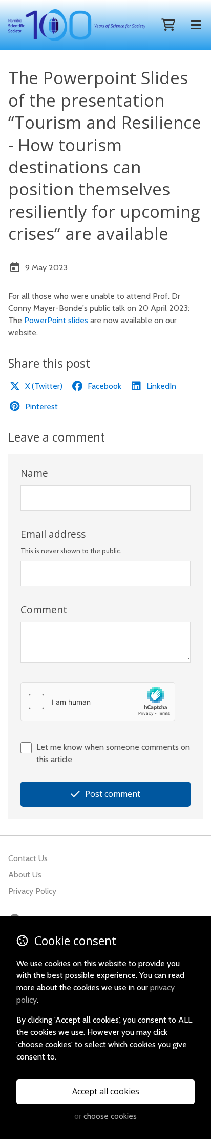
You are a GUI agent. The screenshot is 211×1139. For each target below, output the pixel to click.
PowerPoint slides (56, 320)
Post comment (112, 794)
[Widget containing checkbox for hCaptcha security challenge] (97, 701)
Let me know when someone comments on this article (113, 753)
